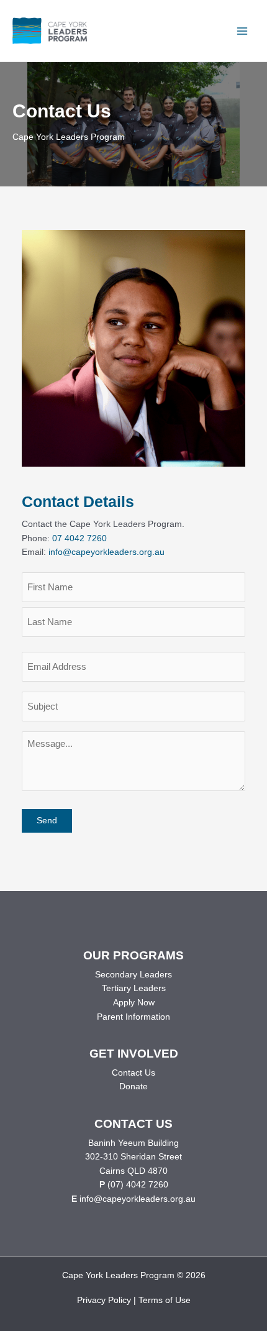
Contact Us (133, 1072)
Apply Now (134, 1002)
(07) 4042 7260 (137, 1184)
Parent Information (133, 1017)
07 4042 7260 (79, 538)
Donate (133, 1086)
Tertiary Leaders (134, 988)
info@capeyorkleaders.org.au (106, 552)
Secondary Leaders (133, 974)
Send (47, 820)
